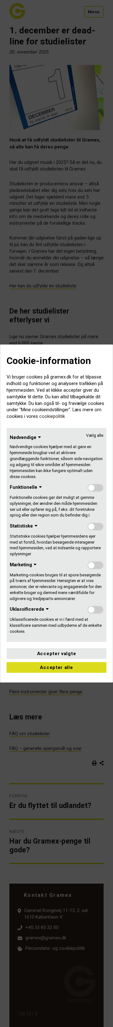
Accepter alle (56, 667)
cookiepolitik (52, 416)
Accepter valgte (56, 653)
